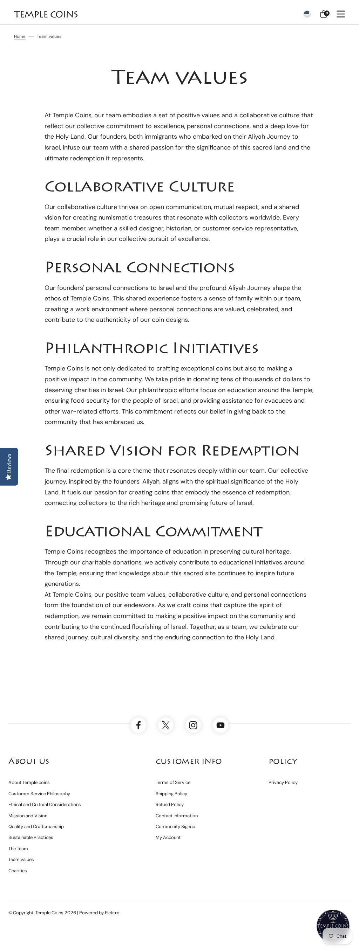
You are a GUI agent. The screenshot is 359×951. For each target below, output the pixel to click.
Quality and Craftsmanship (36, 826)
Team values (21, 859)
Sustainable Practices (30, 837)
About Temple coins (29, 782)
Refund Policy (170, 804)
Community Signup (175, 826)
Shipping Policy (171, 794)
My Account (168, 837)
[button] (323, 14)
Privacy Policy (283, 782)
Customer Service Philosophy (39, 794)
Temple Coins (49, 913)
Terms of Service (173, 782)
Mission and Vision (27, 816)
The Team (18, 849)
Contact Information (177, 816)
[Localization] (307, 14)
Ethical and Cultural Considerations (44, 804)
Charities (17, 871)
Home (20, 36)
